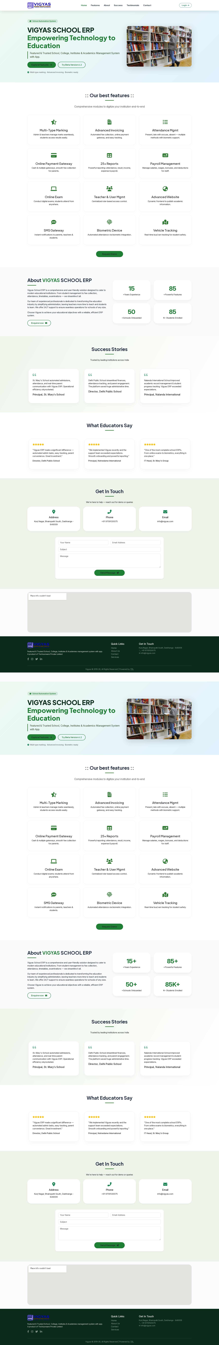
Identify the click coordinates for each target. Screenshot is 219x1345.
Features (95, 5)
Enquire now (37, 323)
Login (184, 5)
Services (115, 657)
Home (114, 648)
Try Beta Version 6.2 (72, 64)
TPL (132, 669)
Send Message (108, 572)
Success (118, 5)
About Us (115, 651)
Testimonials (133, 5)
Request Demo (109, 254)
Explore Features (40, 64)
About (107, 5)
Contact (114, 654)
